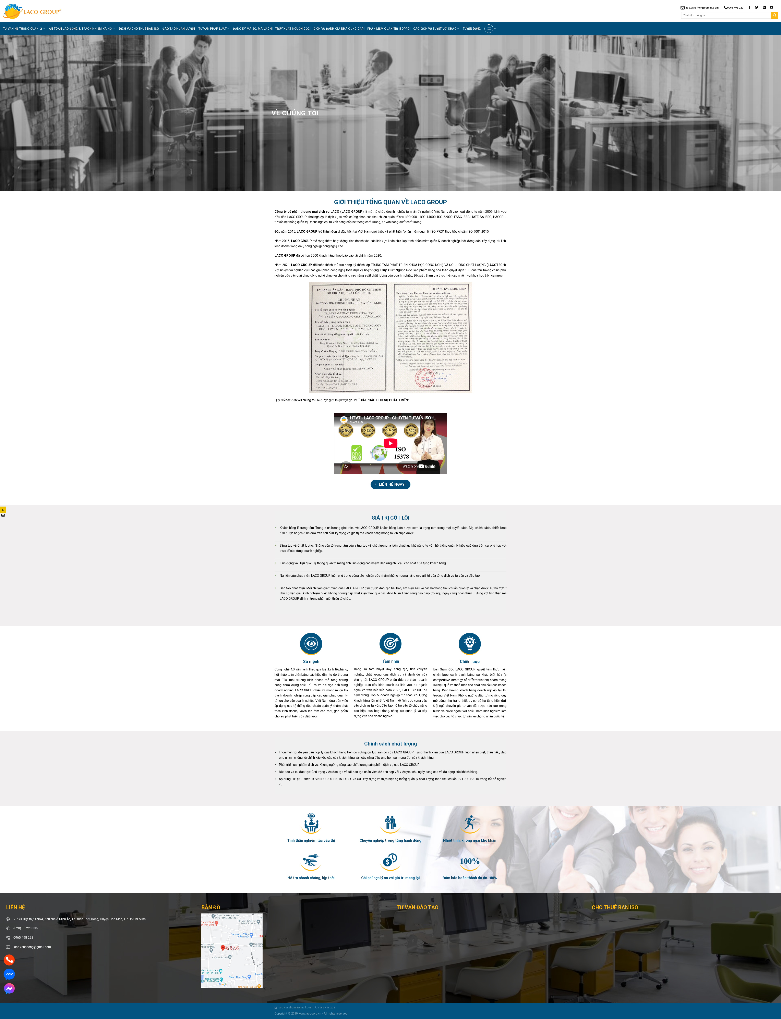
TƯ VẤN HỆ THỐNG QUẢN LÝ (23, 29)
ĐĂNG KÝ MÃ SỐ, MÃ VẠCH (252, 29)
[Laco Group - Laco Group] (39, 11)
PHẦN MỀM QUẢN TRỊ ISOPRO (388, 29)
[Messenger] (9, 988)
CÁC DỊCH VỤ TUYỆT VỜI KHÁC (435, 29)
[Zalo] (9, 974)
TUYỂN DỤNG (472, 29)
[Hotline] (9, 960)
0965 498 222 (735, 7)
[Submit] (774, 15)
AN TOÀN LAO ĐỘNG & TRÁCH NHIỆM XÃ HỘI (81, 29)
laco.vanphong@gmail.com (702, 7)
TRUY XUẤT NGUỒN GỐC (292, 29)
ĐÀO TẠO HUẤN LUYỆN (179, 29)
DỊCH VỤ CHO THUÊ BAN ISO (139, 29)
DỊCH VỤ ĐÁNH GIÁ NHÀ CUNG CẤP (338, 29)
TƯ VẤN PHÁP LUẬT (213, 29)
